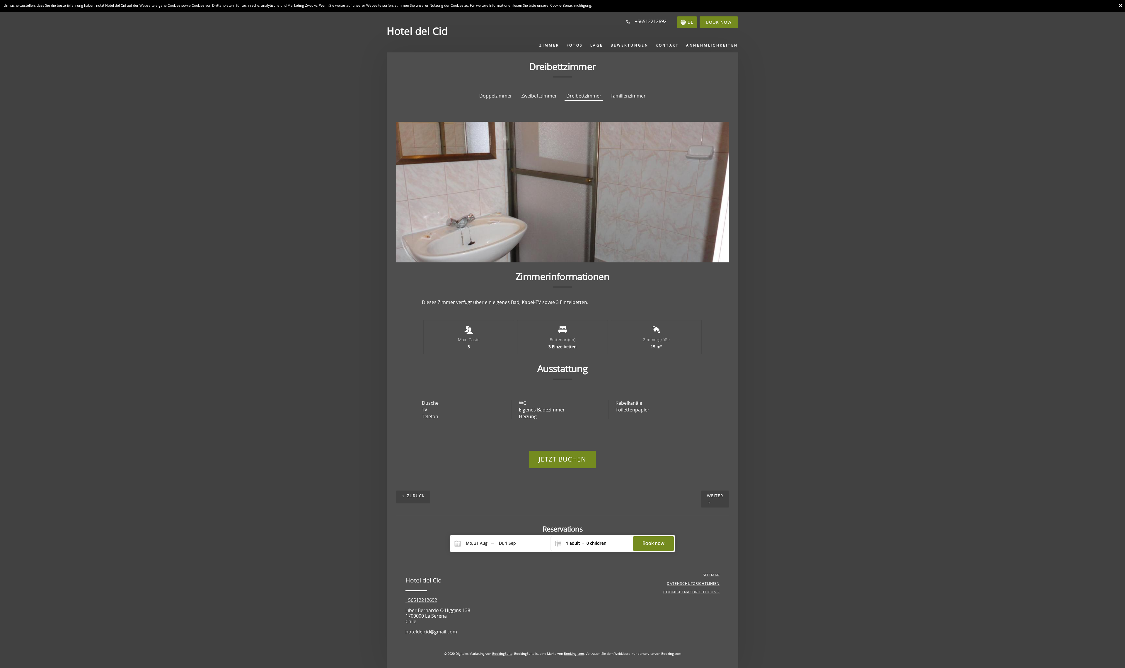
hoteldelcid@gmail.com (431, 632)
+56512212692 (421, 600)
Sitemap (711, 575)
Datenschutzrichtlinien (693, 584)
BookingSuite (502, 654)
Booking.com (574, 654)
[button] (557, 252)
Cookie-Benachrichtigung (570, 6)
